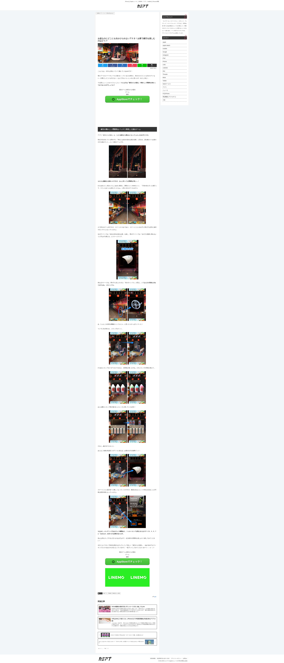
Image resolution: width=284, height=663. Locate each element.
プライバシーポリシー (176, 658)
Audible (165, 48)
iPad (164, 58)
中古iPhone (166, 93)
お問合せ (185, 658)
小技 (164, 100)
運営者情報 (152, 658)
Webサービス (167, 84)
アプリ (100, 593)
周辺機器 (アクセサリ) (169, 97)
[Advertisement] (127, 25)
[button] (152, 65)
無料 (111, 593)
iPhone (165, 61)
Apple (164, 42)
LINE (164, 64)
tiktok (164, 77)
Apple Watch (166, 45)
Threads (165, 74)
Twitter (165, 80)
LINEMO (165, 68)
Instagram (166, 55)
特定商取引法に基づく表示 (163, 658)
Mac (164, 71)
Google (165, 52)
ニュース (165, 90)
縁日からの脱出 (117, 593)
